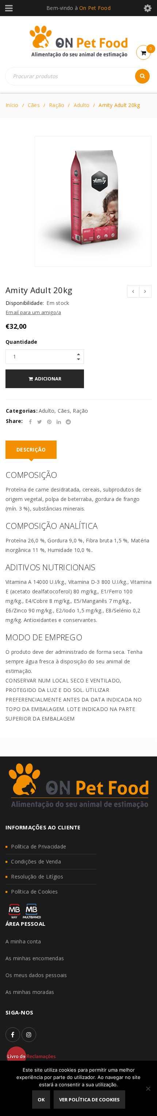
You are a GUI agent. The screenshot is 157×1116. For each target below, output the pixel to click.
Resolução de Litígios (37, 876)
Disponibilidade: (24, 303)
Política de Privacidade (38, 846)
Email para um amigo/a (33, 312)
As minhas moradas (29, 991)
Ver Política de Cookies (89, 1099)
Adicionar (48, 378)
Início (12, 105)
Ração (56, 105)
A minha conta (23, 941)
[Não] (148, 1088)
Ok (41, 1099)
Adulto (82, 105)
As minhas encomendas (34, 958)
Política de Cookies (34, 891)
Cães (34, 105)
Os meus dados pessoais (36, 975)
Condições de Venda (36, 861)
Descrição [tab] (31, 449)
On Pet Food (95, 7)
